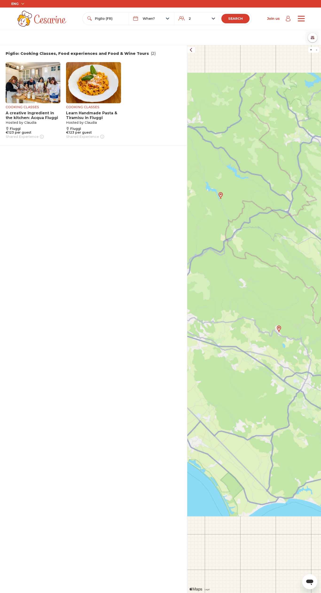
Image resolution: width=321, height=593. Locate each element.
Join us (273, 18)
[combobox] (110, 18)
